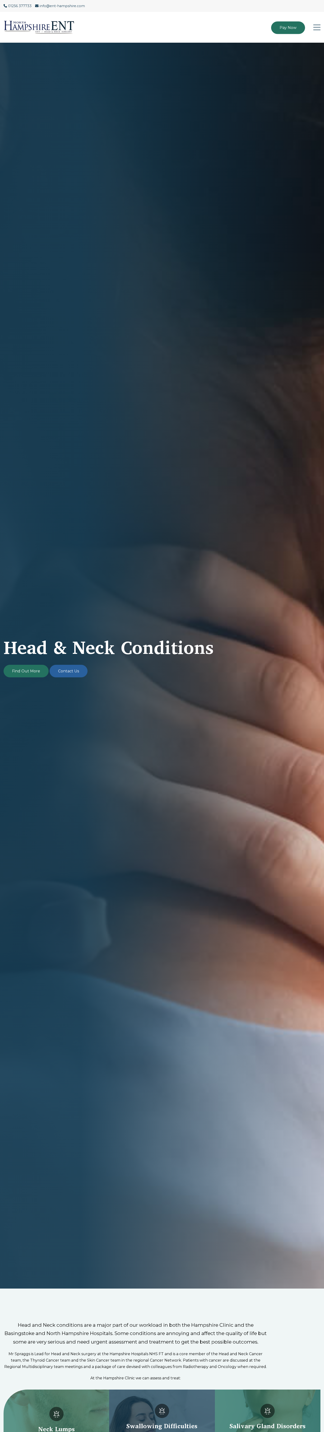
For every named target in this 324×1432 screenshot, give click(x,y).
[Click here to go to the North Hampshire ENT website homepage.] (41, 27)
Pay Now (288, 27)
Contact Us (68, 671)
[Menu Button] (316, 27)
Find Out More (26, 671)
